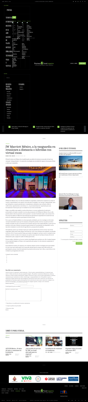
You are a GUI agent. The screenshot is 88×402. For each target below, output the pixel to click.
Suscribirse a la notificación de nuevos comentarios (18, 303)
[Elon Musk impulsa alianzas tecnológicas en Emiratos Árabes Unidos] (23, 22)
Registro (21, 89)
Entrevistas (10, 22)
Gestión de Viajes (5, 390)
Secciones (9, 93)
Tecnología (9, 55)
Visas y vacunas (5, 392)
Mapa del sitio (14, 400)
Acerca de (3, 400)
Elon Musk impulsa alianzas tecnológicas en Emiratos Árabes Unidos (25, 49)
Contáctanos (82, 63)
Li (80, 1)
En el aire (67, 335)
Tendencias (9, 17)
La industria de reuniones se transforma (54, 349)
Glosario (8, 95)
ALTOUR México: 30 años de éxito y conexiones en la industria (14, 350)
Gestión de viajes (29, 335)
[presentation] (3, 129)
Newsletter (9, 100)
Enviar (7, 309)
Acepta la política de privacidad (14, 305)
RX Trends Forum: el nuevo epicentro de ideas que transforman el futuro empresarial (70, 174)
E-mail (13, 286)
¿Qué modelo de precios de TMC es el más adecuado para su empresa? (33, 351)
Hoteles (8, 47)
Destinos (8, 26)
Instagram (9, 111)
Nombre (10, 283)
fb (73, 1)
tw (75, 1)
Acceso (21, 87)
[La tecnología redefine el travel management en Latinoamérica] (18, 22)
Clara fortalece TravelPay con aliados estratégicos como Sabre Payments (30, 31)
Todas (14, 17)
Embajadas (9, 51)
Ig (75, 400)
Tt (82, 1)
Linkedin (9, 113)
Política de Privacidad (77, 241)
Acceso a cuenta (73, 63)
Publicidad (8, 400)
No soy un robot (10, 308)
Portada (9, 10)
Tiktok (8, 115)
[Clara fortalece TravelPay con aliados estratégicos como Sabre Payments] (27, 22)
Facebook (9, 107)
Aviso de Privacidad (22, 400)
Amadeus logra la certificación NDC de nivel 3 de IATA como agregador (70, 153)
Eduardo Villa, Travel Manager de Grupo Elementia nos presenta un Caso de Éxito (69, 194)
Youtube (8, 118)
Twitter (8, 109)
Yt (85, 400)
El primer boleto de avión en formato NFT (74, 349)
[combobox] (17, 77)
